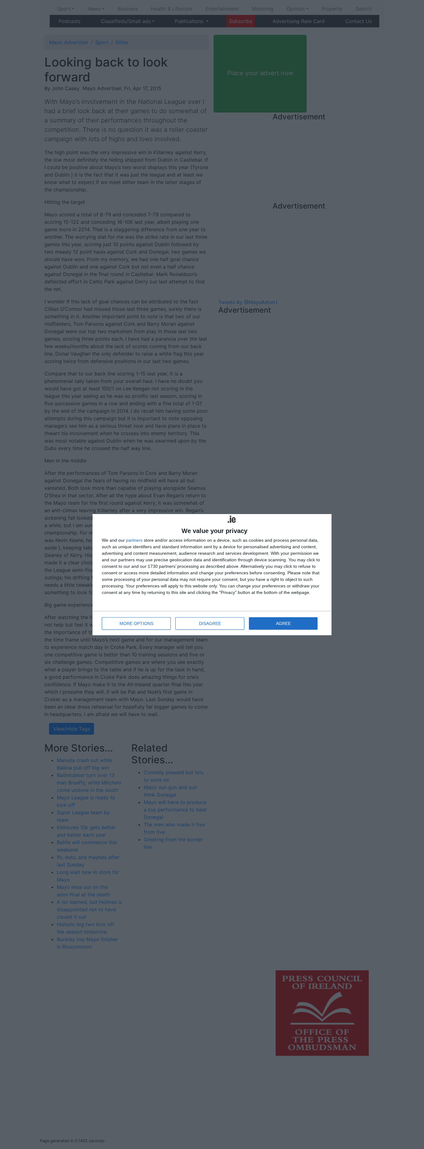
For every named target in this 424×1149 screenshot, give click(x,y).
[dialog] (212, 574)
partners (134, 540)
